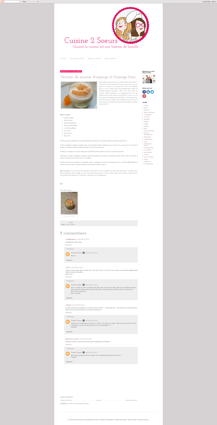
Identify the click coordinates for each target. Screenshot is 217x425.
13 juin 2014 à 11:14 (91, 320)
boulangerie (148, 114)
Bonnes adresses (110, 58)
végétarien (147, 161)
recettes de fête (148, 148)
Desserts (147, 119)
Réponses (71, 249)
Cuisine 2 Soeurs (76, 253)
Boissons (147, 110)
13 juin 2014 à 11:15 (91, 352)
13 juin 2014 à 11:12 (91, 253)
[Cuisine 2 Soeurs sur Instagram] (148, 93)
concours (147, 117)
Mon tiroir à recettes (72, 339)
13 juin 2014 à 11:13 (91, 285)
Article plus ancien (131, 400)
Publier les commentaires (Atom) (79, 403)
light (145, 128)
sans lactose (148, 152)
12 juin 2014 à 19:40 (85, 339)
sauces (146, 154)
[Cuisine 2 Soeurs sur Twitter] (152, 93)
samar (68, 267)
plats (145, 141)
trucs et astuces (149, 157)
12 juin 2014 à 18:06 (78, 305)
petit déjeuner (148, 139)
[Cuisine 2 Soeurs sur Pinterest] (144, 97)
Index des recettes (94, 58)
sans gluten (147, 150)
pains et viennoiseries (148, 133)
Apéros (68, 224)
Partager (70, 222)
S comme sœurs (131, 95)
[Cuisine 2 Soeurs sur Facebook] (144, 93)
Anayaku (68, 305)
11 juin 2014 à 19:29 (76, 267)
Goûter (146, 124)
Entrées (73, 224)
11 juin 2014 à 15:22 (83, 239)
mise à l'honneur (149, 131)
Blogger (146, 419)
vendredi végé (148, 164)
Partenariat (147, 137)
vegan (146, 159)
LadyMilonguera (71, 239)
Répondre (69, 245)
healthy (146, 126)
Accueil (63, 58)
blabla (146, 108)
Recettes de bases (147, 144)
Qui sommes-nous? (77, 58)
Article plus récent (66, 400)
